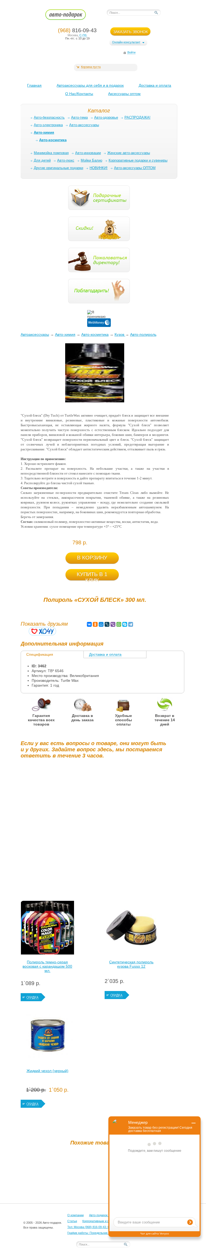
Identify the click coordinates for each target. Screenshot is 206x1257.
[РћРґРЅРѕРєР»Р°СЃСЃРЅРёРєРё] (95, 624)
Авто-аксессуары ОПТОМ (135, 168)
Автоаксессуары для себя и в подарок (90, 85)
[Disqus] (95, 830)
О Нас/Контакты (79, 94)
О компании (75, 1215)
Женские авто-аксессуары (128, 153)
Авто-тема (79, 117)
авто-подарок (70, 16)
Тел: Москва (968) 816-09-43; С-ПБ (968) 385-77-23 (102, 1227)
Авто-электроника (48, 125)
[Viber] (113, 624)
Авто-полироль (143, 334)
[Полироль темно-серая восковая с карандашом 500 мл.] (47, 929)
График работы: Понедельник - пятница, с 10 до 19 (102, 1232)
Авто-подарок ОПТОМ (104, 1215)
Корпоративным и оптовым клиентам (107, 1221)
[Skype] (124, 624)
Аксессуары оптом (124, 94)
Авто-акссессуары (84, 125)
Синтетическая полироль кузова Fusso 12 (131, 964)
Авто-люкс (65, 160)
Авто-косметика (95, 334)
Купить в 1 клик (92, 575)
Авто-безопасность (49, 117)
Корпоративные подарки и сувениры (138, 160)
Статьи (72, 1221)
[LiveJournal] (107, 624)
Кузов (120, 334)
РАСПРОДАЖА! (137, 117)
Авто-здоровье (106, 117)
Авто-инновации (88, 153)
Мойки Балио (91, 160)
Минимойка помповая (51, 153)
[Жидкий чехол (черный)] (47, 1038)
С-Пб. (83, 35)
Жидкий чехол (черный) (47, 1071)
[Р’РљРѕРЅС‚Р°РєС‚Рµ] (89, 624)
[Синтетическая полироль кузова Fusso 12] (131, 929)
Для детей (42, 160)
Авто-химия (65, 334)
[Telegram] (130, 624)
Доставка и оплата (155, 85)
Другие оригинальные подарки (58, 168)
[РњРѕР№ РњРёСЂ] (101, 624)
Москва (73, 35)
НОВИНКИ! (99, 168)
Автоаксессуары (35, 334)
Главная (34, 85)
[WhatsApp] (118, 624)
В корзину (92, 557)
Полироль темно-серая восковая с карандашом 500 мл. (47, 966)
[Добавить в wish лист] (42, 631)
